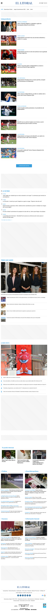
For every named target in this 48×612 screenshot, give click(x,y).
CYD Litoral (24, 590)
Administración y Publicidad (33, 599)
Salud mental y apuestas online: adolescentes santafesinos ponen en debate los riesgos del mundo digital (24, 206)
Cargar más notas (24, 165)
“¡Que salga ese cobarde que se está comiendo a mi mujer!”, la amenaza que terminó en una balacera (24, 195)
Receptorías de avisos (22, 599)
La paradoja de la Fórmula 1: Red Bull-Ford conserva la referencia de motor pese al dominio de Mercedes (23, 216)
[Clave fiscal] (44, 607)
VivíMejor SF (42, 590)
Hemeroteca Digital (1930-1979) (10, 599)
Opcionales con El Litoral (25, 600)
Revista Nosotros (12, 590)
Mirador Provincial (35, 590)
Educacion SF (29, 592)
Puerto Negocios (19, 592)
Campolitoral (5, 590)
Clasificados (18, 590)
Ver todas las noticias (6, 219)
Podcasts (29, 590)
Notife (24, 592)
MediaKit (33, 600)
